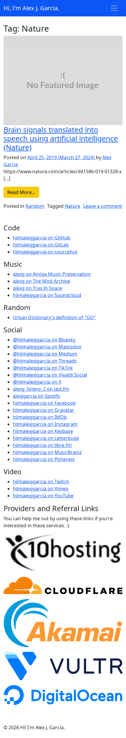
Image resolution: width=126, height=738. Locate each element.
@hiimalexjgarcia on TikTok (43, 368)
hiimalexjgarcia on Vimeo (41, 488)
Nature (72, 206)
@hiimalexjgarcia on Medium (45, 354)
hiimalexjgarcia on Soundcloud (47, 295)
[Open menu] (114, 8)
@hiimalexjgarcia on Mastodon (47, 347)
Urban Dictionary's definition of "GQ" (54, 317)
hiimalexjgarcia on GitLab (41, 245)
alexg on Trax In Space (37, 288)
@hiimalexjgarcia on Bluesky (44, 339)
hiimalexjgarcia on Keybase (43, 431)
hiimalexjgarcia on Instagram (45, 424)
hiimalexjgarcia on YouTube (43, 495)
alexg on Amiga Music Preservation (52, 274)
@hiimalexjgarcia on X (37, 382)
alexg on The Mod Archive (41, 281)
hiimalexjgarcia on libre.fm (42, 445)
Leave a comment (102, 206)
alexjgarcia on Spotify (36, 396)
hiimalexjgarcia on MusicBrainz (47, 452)
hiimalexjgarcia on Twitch (41, 481)
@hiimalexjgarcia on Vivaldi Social (50, 375)
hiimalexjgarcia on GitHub (41, 237)
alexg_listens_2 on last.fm (41, 389)
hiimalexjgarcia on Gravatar (43, 410)
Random (34, 206)
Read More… (23, 192)
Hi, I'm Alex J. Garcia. (31, 8)
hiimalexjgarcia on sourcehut (45, 252)
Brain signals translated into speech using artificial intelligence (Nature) (61, 138)
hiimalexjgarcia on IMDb (40, 417)
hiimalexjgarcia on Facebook (44, 403)
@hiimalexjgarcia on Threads (45, 361)
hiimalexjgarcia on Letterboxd (46, 438)
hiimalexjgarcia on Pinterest (44, 459)
